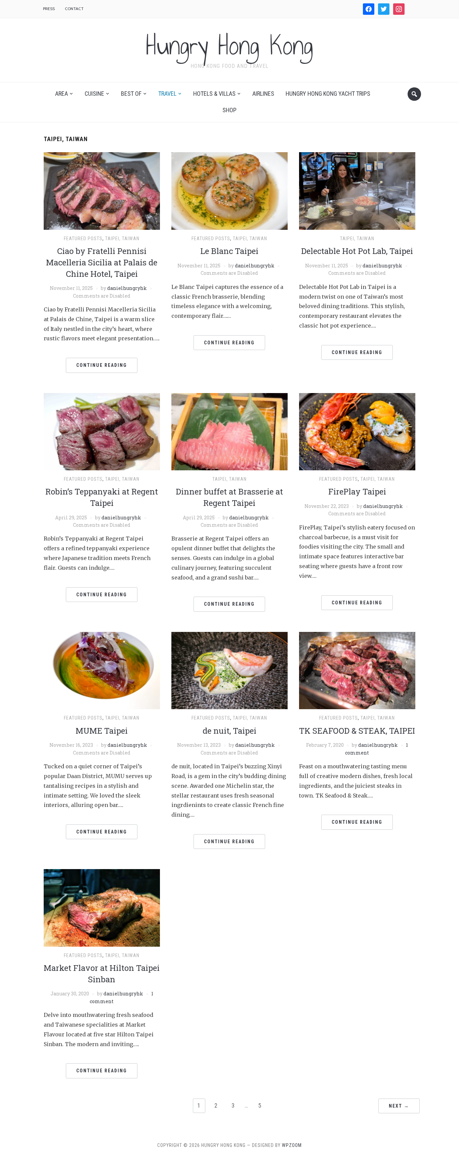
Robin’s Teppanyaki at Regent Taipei (101, 497)
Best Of (131, 93)
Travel (167, 93)
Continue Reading (101, 365)
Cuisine (94, 93)
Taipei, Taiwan (122, 238)
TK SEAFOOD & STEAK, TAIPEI (357, 730)
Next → (399, 1106)
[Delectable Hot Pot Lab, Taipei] (357, 190)
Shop (229, 110)
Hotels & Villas (214, 93)
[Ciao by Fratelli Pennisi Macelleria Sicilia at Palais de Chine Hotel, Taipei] (102, 190)
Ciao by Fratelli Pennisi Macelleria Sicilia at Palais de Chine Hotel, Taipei (101, 262)
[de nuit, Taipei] (229, 670)
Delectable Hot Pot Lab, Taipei (357, 251)
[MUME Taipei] (102, 670)
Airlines (263, 93)
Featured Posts (83, 238)
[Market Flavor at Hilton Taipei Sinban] (102, 907)
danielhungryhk (127, 288)
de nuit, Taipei (229, 730)
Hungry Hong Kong (229, 45)
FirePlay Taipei (357, 491)
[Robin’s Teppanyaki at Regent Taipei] (102, 431)
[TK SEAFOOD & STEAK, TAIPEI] (357, 670)
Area (61, 93)
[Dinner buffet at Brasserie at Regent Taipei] (229, 431)
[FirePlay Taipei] (357, 431)
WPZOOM (292, 1145)
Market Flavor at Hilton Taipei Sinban (102, 973)
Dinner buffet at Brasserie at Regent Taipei (229, 497)
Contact (74, 8)
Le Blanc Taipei (229, 251)
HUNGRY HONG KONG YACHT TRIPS (328, 93)
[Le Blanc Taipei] (229, 190)
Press (49, 8)
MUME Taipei (102, 730)
